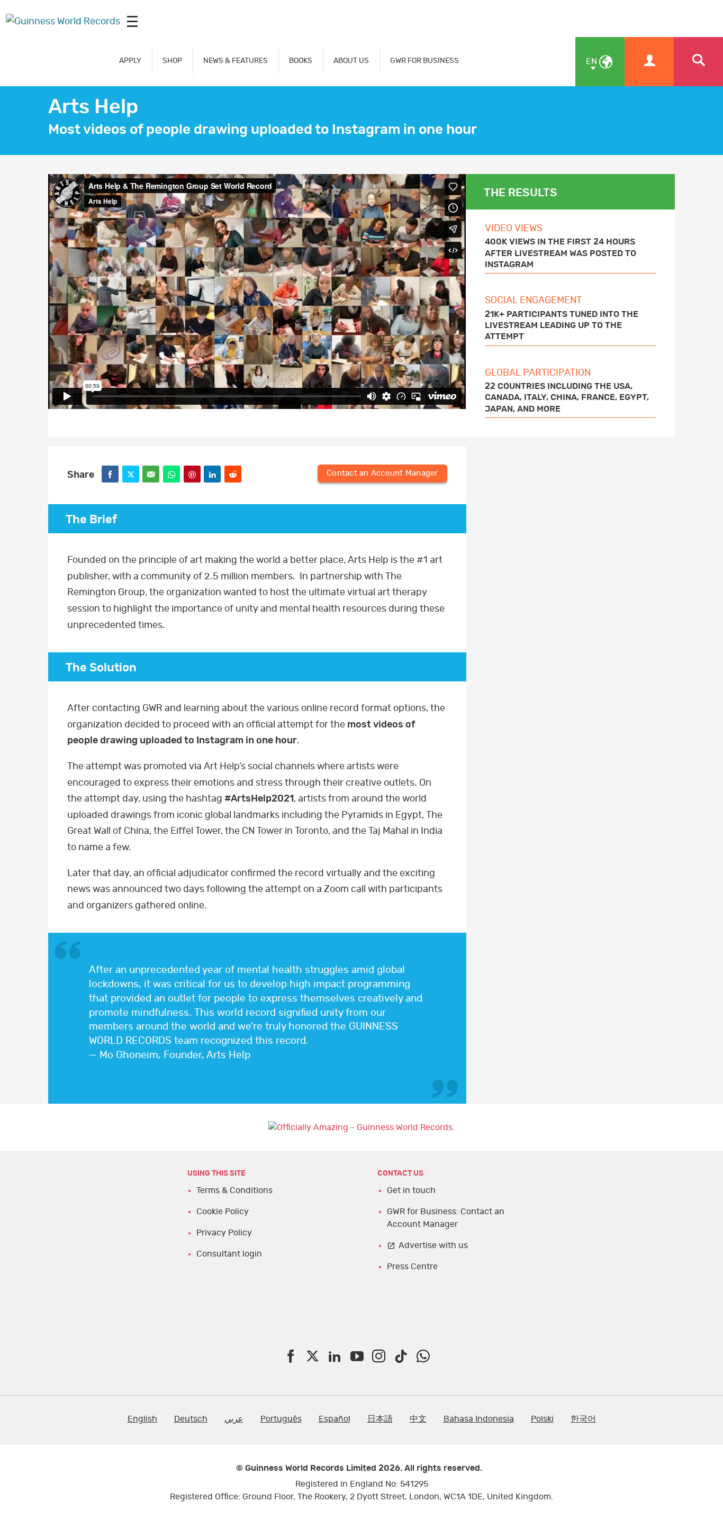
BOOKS (300, 61)
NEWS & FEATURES (235, 61)
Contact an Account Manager (382, 473)
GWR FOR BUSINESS (424, 61)
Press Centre (412, 1266)
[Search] (698, 61)
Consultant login (229, 1254)
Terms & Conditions (234, 1190)
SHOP (172, 61)
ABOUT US (351, 61)
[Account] (649, 61)
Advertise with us (433, 1245)
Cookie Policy (222, 1211)
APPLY (130, 61)
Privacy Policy (224, 1232)
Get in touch (411, 1190)
